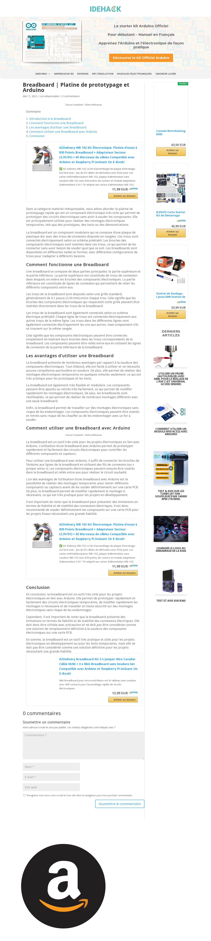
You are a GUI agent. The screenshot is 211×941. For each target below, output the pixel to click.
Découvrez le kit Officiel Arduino (141, 58)
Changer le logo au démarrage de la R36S (171, 549)
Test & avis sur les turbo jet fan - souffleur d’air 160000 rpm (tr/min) (171, 495)
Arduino (41, 74)
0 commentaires (71, 96)
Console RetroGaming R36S (170, 132)
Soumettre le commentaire (120, 804)
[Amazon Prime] (133, 189)
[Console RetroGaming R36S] (171, 107)
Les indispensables (50, 96)
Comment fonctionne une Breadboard (56, 123)
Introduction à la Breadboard (50, 119)
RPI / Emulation (102, 74)
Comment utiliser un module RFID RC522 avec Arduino (171, 431)
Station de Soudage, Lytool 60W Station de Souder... (170, 295)
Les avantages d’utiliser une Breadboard (57, 127)
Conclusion (37, 136)
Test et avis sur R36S (171, 600)
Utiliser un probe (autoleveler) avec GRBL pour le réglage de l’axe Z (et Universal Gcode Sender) (171, 379)
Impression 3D (64, 74)
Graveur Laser (165, 74)
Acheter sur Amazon (125, 195)
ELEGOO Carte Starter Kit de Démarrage (170, 213)
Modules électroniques (134, 74)
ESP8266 (83, 74)
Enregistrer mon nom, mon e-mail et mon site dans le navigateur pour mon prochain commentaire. (80, 795)
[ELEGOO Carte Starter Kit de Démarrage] (171, 188)
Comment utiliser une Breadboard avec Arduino (63, 132)
